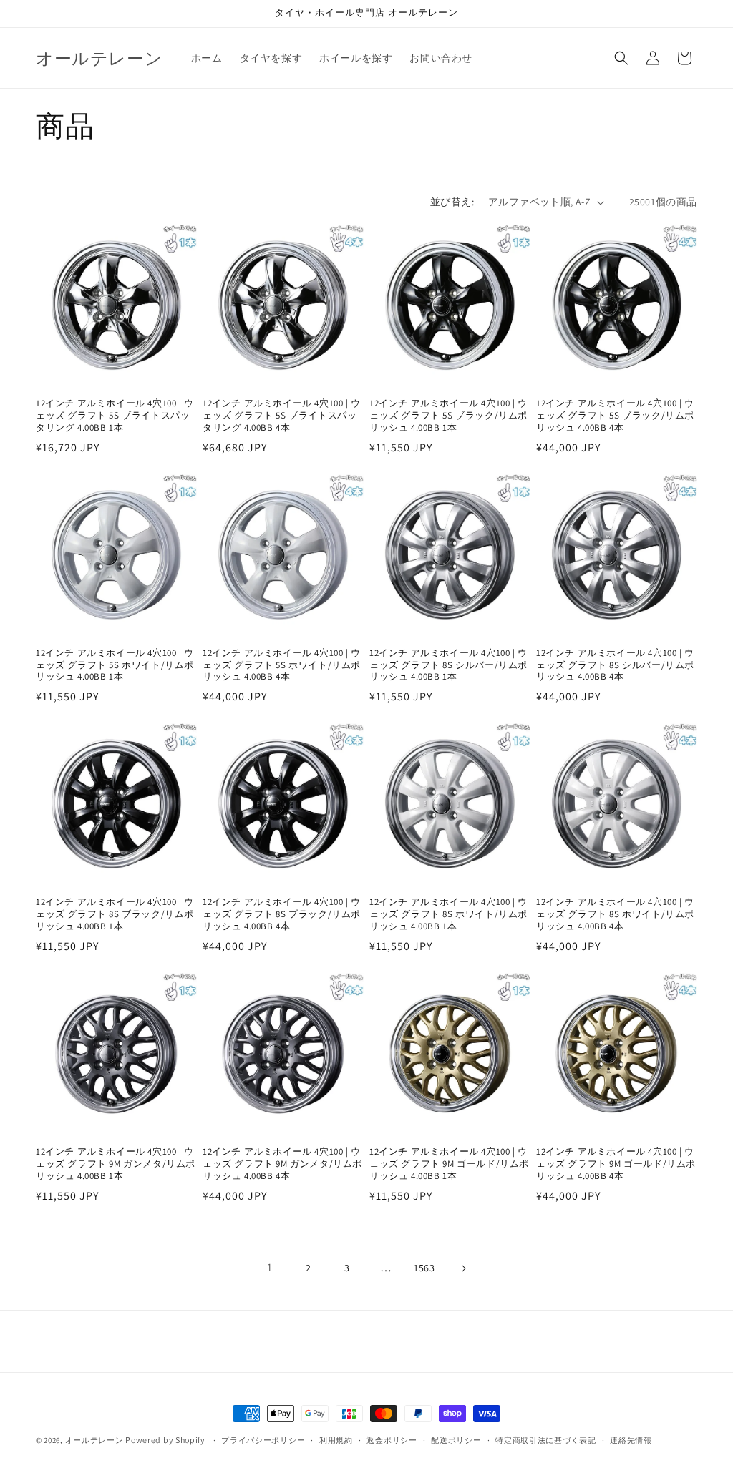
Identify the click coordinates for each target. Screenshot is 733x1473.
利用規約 (336, 1440)
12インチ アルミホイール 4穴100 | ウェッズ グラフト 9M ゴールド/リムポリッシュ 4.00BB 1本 (449, 1164)
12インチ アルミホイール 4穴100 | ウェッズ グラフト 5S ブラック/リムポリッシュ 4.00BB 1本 (448, 416)
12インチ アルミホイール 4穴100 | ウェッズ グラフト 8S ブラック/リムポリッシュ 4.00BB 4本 (282, 914)
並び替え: (452, 201)
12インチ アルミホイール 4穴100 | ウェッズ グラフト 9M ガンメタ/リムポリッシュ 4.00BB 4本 (282, 1164)
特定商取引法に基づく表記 (545, 1440)
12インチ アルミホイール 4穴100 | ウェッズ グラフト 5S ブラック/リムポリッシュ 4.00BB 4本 (615, 416)
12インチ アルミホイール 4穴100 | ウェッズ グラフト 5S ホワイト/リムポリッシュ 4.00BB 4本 (282, 665)
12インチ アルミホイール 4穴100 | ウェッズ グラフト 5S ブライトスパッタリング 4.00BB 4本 (282, 416)
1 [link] (270, 1267)
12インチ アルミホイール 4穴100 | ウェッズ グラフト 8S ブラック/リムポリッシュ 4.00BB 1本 (115, 914)
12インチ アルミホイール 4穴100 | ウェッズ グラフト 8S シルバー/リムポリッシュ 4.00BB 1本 (448, 665)
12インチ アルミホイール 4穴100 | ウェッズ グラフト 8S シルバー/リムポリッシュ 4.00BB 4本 (615, 665)
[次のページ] (463, 1268)
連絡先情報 (631, 1440)
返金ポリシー (391, 1440)
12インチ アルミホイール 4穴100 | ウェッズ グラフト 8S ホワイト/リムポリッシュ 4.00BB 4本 (615, 914)
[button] (621, 58)
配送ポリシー (456, 1440)
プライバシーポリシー (263, 1440)
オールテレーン (94, 1440)
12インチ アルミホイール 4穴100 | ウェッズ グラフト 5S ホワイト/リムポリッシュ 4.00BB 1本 (115, 665)
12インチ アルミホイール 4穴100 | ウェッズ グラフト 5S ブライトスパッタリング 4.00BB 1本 (115, 416)
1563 (424, 1267)
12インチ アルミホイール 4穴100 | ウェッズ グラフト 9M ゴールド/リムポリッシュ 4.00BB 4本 (616, 1164)
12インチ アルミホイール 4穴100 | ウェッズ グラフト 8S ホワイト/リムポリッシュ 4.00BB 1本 (448, 914)
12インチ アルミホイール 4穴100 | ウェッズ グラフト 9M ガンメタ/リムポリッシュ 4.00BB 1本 (115, 1164)
